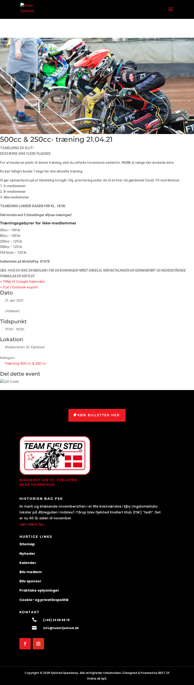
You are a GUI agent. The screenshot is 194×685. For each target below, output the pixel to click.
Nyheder (27, 553)
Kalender (27, 562)
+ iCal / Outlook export (19, 287)
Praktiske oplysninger (39, 590)
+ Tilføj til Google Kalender (22, 281)
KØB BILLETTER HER (98, 415)
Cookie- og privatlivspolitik (44, 599)
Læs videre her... (32, 524)
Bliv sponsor (30, 581)
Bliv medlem (30, 572)
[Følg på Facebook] (25, 643)
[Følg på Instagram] (38, 643)
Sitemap (27, 544)
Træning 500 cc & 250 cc (25, 363)
